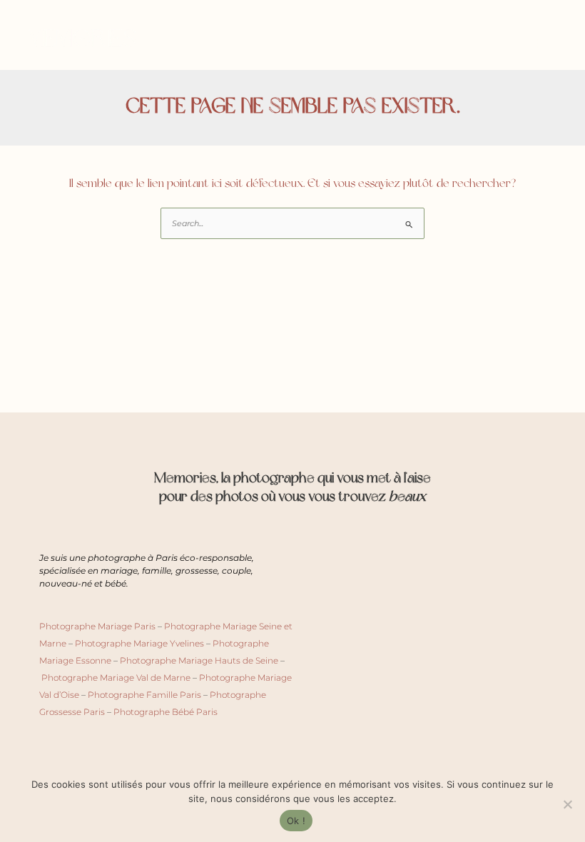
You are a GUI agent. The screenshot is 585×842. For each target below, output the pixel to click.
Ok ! (296, 820)
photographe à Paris (133, 557)
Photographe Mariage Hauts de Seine (199, 660)
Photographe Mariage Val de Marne (115, 677)
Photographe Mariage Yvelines (139, 643)
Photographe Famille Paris (144, 694)
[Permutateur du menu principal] (543, 43)
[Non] (567, 804)
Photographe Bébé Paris (165, 711)
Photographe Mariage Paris (97, 626)
